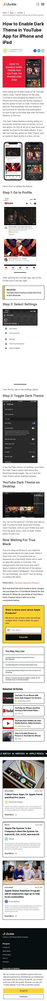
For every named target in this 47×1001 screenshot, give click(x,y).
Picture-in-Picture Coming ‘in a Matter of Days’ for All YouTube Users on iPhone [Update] (22, 679)
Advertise (6, 962)
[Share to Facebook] (35, 50)
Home (5, 13)
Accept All (23, 991)
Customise (23, 997)
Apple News (6, 951)
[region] (23, 985)
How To (5, 958)
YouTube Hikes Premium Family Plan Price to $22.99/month (19, 658)
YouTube (20, 13)
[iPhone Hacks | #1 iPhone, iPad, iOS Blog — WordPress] (9, 4)
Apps (12, 13)
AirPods (17, 753)
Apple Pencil (33, 753)
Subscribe (23, 637)
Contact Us (6, 947)
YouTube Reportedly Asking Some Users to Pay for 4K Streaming (23, 671)
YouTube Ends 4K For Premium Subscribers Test (21, 665)
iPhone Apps (7, 954)
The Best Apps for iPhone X (27, 583)
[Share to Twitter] (38, 50)
